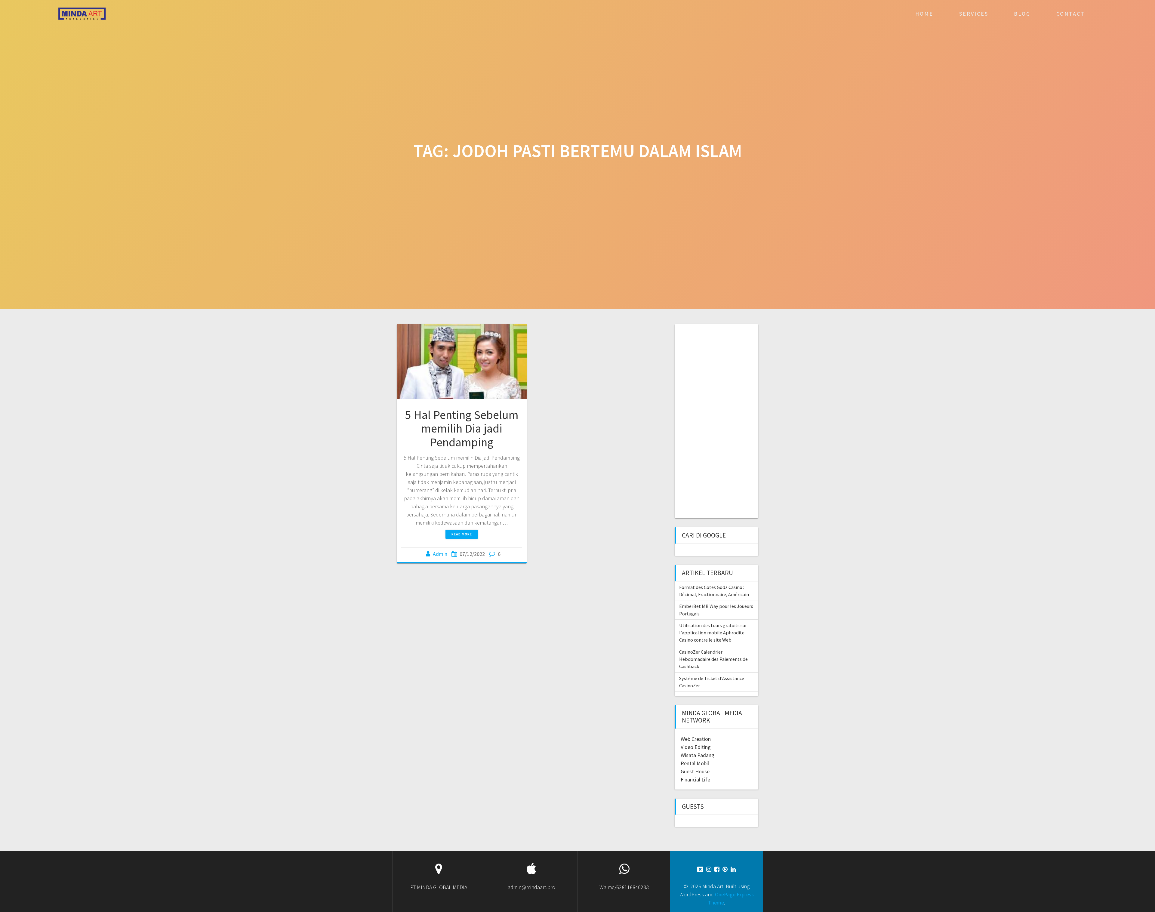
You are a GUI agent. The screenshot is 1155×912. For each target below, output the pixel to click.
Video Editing (696, 747)
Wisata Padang (697, 755)
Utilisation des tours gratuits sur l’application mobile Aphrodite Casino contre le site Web (713, 632)
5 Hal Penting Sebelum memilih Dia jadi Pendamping (462, 428)
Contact (1070, 13)
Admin (440, 553)
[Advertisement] (714, 420)
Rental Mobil (695, 763)
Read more (461, 534)
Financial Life (695, 779)
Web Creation (696, 738)
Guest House (695, 771)
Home (924, 13)
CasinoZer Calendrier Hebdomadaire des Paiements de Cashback (713, 659)
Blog (1022, 13)
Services (973, 13)
